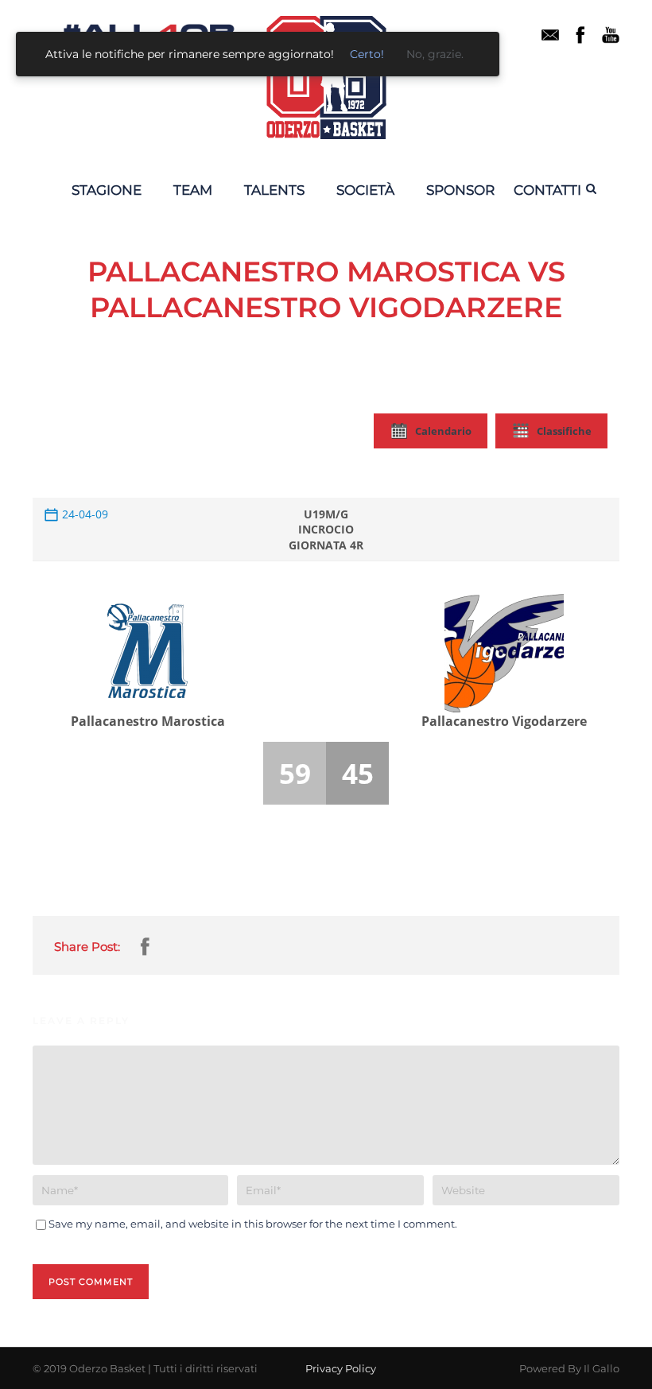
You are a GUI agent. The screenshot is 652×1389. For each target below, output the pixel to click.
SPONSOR (460, 190)
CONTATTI (547, 190)
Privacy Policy (340, 1368)
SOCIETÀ (365, 190)
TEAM (192, 190)
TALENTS (274, 190)
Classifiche (564, 431)
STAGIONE (107, 190)
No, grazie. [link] (435, 54)
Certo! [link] (367, 54)
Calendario (443, 431)
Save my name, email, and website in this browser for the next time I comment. (253, 1223)
